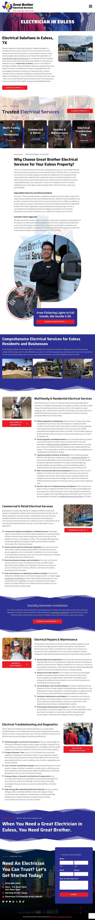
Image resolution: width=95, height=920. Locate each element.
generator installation (60, 612)
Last (75, 866)
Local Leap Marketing (65, 917)
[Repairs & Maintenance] (59, 134)
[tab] (41, 380)
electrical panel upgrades (57, 444)
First (61, 866)
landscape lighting (79, 457)
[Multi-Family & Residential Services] (11, 134)
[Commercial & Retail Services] (35, 134)
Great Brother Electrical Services (15, 58)
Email (62, 870)
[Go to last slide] (3, 368)
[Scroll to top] (90, 912)
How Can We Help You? (69, 879)
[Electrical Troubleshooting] (83, 134)
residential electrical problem (71, 496)
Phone (77, 870)
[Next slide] (91, 368)
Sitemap (53, 917)
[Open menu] (90, 6)
